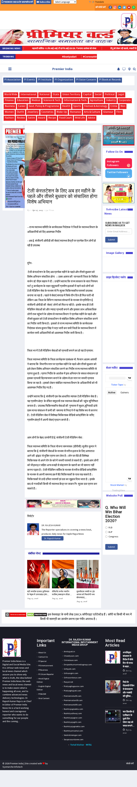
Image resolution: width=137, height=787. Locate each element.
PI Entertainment (45, 665)
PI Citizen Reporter (46, 674)
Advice (91, 117)
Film (119, 111)
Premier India (62, 69)
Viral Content (43, 698)
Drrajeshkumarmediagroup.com (78, 664)
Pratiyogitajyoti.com (72, 690)
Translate (99, 2)
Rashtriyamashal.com (73, 730)
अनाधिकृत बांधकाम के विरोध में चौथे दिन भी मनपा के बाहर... (128, 659)
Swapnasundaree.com (73, 739)
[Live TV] (124, 69)
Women (9, 111)
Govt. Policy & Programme (44, 106)
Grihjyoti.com (70, 669)
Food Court (65, 117)
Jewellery (32, 111)
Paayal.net (68, 682)
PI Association (12, 79)
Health (66, 106)
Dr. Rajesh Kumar (52, 538)
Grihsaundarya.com (72, 677)
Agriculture (96, 100)
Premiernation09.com (73, 700)
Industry (111, 100)
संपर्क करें (130, 763)
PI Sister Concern (86, 79)
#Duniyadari (53, 56)
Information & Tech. (75, 100)
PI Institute (44, 79)
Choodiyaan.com (71, 656)
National (44, 94)
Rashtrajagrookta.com (73, 709)
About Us (42, 652)
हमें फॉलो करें (101, 7)
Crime (113, 106)
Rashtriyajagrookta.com (74, 726)
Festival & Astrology (95, 106)
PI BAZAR (42, 694)
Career (22, 106)
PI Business (43, 670)
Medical (36, 100)
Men (122, 106)
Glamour (108, 111)
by (28, 210)
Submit (111, 239)
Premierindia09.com (72, 696)
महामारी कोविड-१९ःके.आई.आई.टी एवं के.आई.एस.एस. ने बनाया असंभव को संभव (47, 48)
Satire (31, 117)
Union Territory (71, 94)
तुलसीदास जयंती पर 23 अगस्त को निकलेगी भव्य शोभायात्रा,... (86, 594)
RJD (110, 527)
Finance (9, 100)
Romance (75, 111)
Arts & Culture (92, 111)
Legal (121, 94)
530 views (49, 210)
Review (21, 117)
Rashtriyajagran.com (73, 717)
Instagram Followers (113, 163)
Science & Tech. (52, 100)
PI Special (42, 661)
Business (10, 106)
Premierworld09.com (73, 704)
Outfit (20, 111)
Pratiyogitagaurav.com (74, 686)
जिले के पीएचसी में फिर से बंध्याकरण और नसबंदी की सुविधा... (128, 689)
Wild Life (80, 117)
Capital (87, 94)
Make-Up (62, 111)
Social (98, 94)
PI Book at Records (110, 79)
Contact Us (43, 657)
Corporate (125, 100)
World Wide (10, 94)
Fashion (9, 117)
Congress (113, 536)
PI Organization (64, 79)
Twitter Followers (117, 172)
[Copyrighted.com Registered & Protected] (15, 614)
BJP (110, 531)
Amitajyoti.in (69, 651)
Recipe (52, 117)
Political (110, 94)
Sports (77, 106)
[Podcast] (129, 69)
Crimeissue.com (71, 660)
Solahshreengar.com (73, 735)
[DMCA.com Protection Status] (37, 614)
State (56, 94)
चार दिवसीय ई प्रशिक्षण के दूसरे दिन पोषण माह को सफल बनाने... (128, 718)
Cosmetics (47, 111)
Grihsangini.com (71, 673)
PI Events (29, 79)
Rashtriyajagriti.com (72, 722)
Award (41, 117)
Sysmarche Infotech (13, 766)
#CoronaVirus (75, 56)
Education (22, 100)
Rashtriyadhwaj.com (73, 713)
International (28, 94)
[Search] (134, 69)
